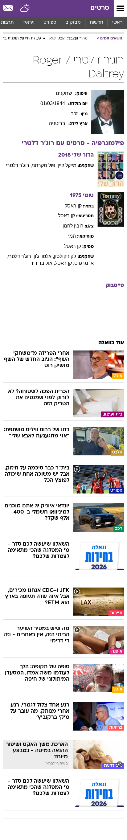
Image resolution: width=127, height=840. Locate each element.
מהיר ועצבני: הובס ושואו (68, 38)
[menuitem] (96, 22)
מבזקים (73, 22)
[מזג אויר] (25, 8)
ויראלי (29, 22)
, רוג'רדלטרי (19, 165)
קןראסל (73, 205)
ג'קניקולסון (65, 256)
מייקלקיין (67, 165)
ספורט (49, 22)
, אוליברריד (43, 263)
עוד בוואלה (111, 343)
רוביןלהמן (73, 225)
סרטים (99, 8)
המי (72, 236)
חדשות (96, 22)
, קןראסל (64, 263)
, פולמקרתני (45, 165)
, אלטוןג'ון (44, 256)
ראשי (117, 22)
